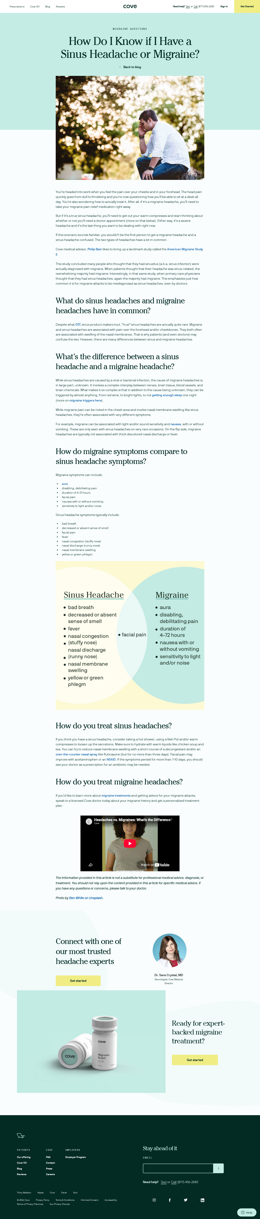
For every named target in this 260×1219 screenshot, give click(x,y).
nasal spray (89, 754)
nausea (176, 424)
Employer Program (75, 1157)
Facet (64, 1192)
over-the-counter (68, 754)
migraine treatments (116, 795)
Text (188, 6)
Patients (23, 1150)
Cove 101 (34, 6)
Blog (47, 6)
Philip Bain (95, 249)
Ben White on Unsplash (86, 898)
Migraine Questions (130, 28)
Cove (49, 1150)
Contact (50, 1162)
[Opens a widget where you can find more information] (246, 1212)
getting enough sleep (167, 395)
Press (49, 1168)
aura (65, 484)
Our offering (23, 1157)
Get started (78, 981)
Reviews (60, 6)
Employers (72, 1150)
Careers (50, 1174)
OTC (78, 324)
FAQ (48, 1157)
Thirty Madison (24, 1192)
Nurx (75, 1192)
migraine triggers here (86, 400)
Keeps (40, 1192)
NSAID (111, 759)
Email (147, 1157)
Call (196, 6)
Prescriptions (17, 6)
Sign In (224, 6)
